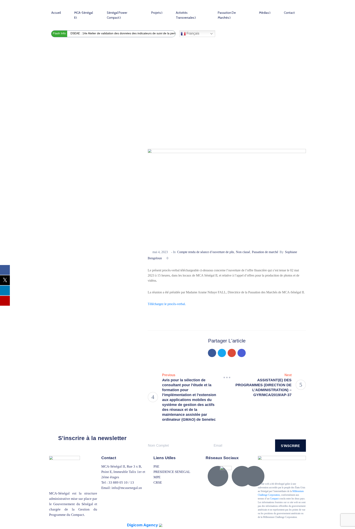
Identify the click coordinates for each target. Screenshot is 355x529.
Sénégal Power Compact (117, 15)
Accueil (56, 13)
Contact (289, 13)
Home (53, 106)
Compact (274, 498)
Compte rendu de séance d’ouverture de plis (129, 106)
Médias (264, 13)
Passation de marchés (227, 15)
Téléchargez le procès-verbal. (167, 304)
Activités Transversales (185, 15)
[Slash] (227, 377)
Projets (156, 13)
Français (192, 33)
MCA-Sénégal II (83, 15)
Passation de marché (76, 106)
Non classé (243, 252)
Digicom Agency (143, 525)
